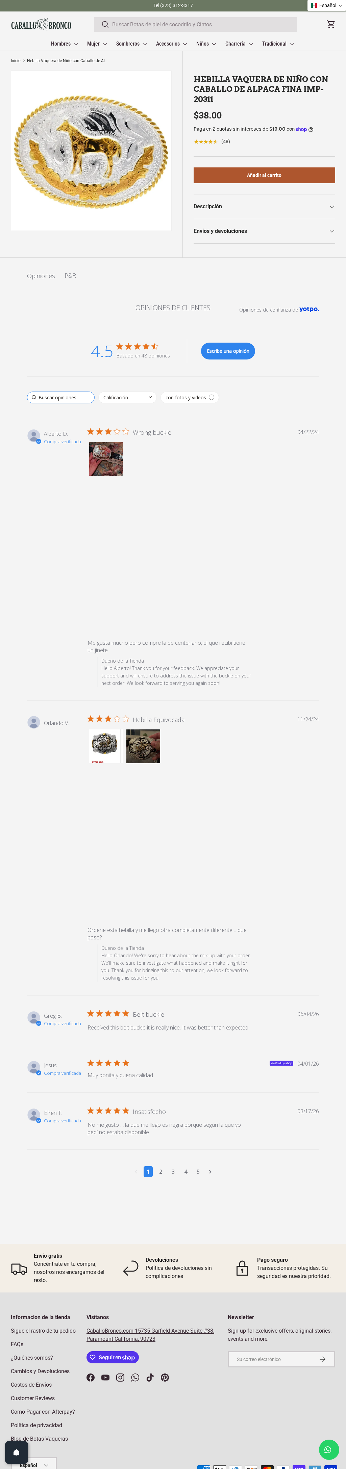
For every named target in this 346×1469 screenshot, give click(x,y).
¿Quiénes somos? (32, 1358)
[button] (106, 459)
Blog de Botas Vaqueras (39, 1439)
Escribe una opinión (228, 351)
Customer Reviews (33, 1398)
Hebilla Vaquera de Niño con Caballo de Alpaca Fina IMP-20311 (67, 61)
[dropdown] (127, 397)
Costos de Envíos (31, 1385)
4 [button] (185, 1171)
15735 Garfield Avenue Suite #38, (174, 1331)
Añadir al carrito (264, 175)
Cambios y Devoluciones (40, 1371)
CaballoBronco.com (110, 1331)
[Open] (16, 1452)
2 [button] (160, 1171)
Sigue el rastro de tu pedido (43, 1331)
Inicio (16, 61)
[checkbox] (189, 397)
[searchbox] (61, 397)
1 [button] (148, 1171)
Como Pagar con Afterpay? (43, 1412)
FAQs (17, 1344)
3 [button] (173, 1171)
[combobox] (195, 24)
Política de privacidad (36, 1425)
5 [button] (198, 1171)
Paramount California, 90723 (120, 1339)
